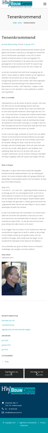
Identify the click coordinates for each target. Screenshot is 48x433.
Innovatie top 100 (8, 320)
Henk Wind (7, 44)
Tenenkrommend (8, 325)
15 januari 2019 (28, 44)
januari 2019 (6, 345)
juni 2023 (5, 340)
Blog (20, 23)
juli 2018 (5, 349)
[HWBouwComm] (17, 4)
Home (15, 23)
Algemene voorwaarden (28, 423)
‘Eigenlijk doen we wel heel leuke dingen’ (16, 329)
